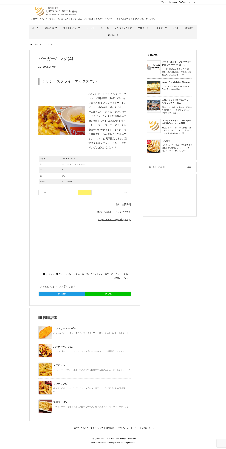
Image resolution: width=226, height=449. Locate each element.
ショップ (48, 44)
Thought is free (128, 443)
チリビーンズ (121, 274)
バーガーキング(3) (63, 346)
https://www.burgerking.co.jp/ (114, 219)
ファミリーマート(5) (64, 328)
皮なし (117, 278)
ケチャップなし (66, 274)
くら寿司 (166, 140)
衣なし (125, 278)
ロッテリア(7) (60, 383)
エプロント (59, 365)
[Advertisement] (84, 245)
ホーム (36, 44)
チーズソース (107, 274)
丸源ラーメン (60, 402)
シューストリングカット (87, 274)
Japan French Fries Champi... (176, 82)
